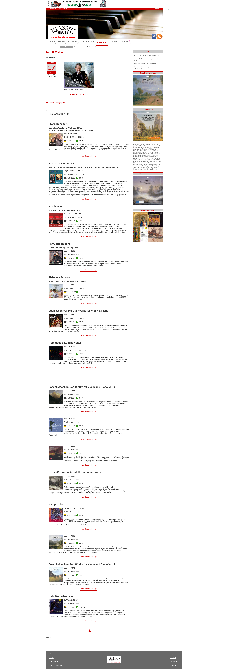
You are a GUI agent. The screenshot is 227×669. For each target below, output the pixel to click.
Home (52, 41)
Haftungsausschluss (56, 665)
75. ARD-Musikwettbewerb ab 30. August (147, 56)
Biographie (50, 103)
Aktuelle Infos (66, 47)
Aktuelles (73, 41)
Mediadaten (174, 662)
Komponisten (87, 41)
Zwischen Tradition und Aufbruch (144, 64)
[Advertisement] (76, 379)
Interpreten (102, 42)
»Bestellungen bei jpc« (79, 94)
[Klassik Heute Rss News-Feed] (159, 38)
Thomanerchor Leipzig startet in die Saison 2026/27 (145, 68)
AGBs (51, 658)
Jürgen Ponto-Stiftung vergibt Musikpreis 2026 (147, 59)
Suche (125, 42)
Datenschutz (53, 662)
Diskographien (93, 47)
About (51, 654)
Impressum (174, 654)
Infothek (114, 41)
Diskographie (60, 103)
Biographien (79, 47)
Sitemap (156, 9)
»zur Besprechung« (89, 156)
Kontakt (173, 658)
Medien (61, 41)
